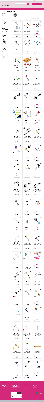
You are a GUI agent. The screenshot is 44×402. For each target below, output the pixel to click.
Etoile (4, 57)
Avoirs (34, 386)
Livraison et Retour (14, 384)
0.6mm (4, 36)
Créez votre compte (39, 0)
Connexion (33, 0)
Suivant (28, 377)
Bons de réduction (35, 388)
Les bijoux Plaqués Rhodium (26, 384)
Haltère (4, 25)
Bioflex (4, 30)
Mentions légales (14, 385)
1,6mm (4, 37)
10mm (4, 40)
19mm (4, 44)
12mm (4, 41)
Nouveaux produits (4, 384)
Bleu (4, 20)
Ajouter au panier (17, 194)
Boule (4, 49)
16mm (4, 43)
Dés (4, 56)
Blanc (4, 19)
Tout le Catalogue (4, 386)
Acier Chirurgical (6, 29)
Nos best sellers (4, 385)
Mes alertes (34, 389)
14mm (4, 42)
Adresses (34, 387)
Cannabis (5, 51)
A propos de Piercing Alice (16, 386)
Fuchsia (4, 22)
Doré (4, 21)
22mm (4, 45)
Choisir (35, 19)
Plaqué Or (5, 31)
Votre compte (35, 382)
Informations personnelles (36, 384)
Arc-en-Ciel (5, 15)
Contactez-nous (14, 388)
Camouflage (5, 50)
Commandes (35, 385)
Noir (4, 23)
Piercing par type (11, 9)
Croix (4, 55)
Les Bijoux (4, 9)
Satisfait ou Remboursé (15, 387)
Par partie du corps (18, 9)
